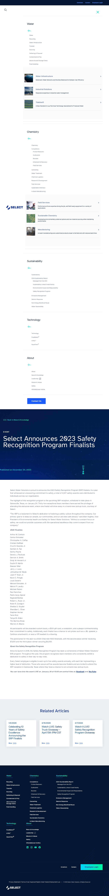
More (10, 743)
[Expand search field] (5, 11)
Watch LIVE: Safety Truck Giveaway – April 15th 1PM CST (52, 730)
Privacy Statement (14, 882)
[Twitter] (83, 472)
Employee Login (91, 867)
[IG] (83, 473)
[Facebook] (83, 470)
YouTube (92, 672)
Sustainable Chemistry (47, 216)
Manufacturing (44, 230)
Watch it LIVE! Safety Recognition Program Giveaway (85, 730)
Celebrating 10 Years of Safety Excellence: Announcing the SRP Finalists (17, 733)
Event (6, 432)
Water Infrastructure (44, 76)
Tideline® (40, 102)
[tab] (63, 25)
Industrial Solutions (44, 89)
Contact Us (36, 401)
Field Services (44, 203)
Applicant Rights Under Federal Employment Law (45, 882)
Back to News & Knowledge (18, 420)
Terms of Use (25, 882)
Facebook (80, 672)
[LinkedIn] (83, 468)
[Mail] (83, 466)
